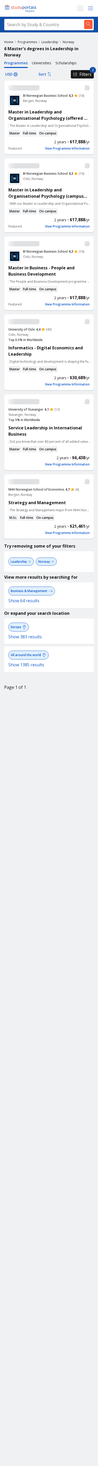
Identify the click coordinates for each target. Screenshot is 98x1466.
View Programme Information (67, 148)
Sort (42, 74)
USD (9, 74)
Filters (85, 74)
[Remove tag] (29, 561)
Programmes (27, 42)
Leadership (50, 42)
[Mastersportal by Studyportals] (21, 8)
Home (8, 42)
